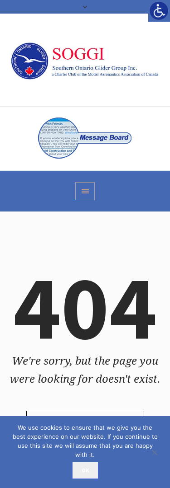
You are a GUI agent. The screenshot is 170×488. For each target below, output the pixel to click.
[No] (158, 452)
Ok (85, 470)
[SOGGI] (85, 60)
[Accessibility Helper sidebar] (159, 11)
